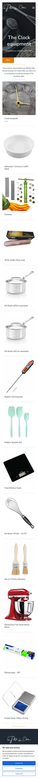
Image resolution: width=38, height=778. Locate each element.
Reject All (19, 774)
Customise (19, 768)
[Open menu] (34, 8)
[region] (19, 761)
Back (8, 60)
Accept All (19, 763)
